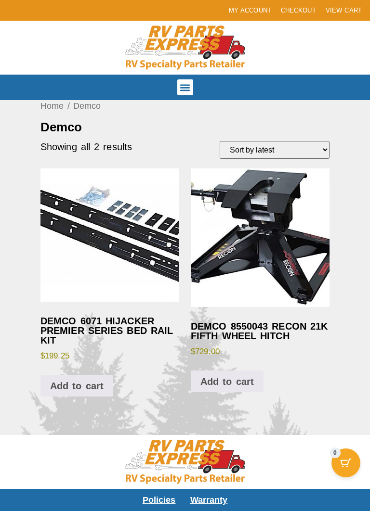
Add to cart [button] (77, 386)
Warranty (209, 500)
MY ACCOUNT (250, 10)
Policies (159, 500)
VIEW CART (344, 10)
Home (52, 106)
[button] (185, 87)
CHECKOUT (298, 10)
